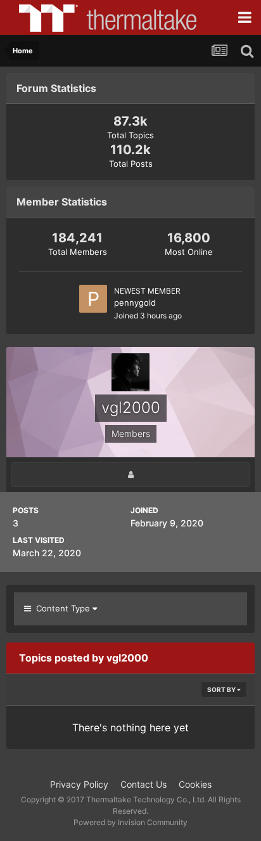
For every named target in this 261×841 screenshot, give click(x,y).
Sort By (222, 689)
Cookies (195, 784)
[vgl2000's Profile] (130, 474)
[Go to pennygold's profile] (93, 299)
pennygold (135, 302)
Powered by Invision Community (130, 822)
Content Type (61, 608)
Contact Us (143, 784)
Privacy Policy (79, 784)
